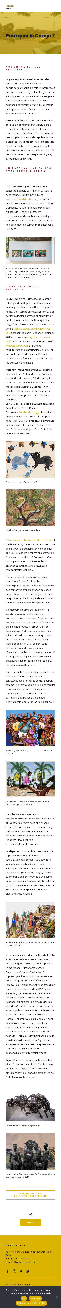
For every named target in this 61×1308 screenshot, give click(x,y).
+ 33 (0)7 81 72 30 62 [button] (17, 1258)
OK (23, 1298)
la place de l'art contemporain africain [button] (30, 1195)
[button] (53, 6)
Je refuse (35, 1298)
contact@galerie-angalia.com (21, 1261)
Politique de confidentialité (31, 1303)
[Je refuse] (57, 1297)
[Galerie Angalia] (30, 6)
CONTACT (30, 1222)
